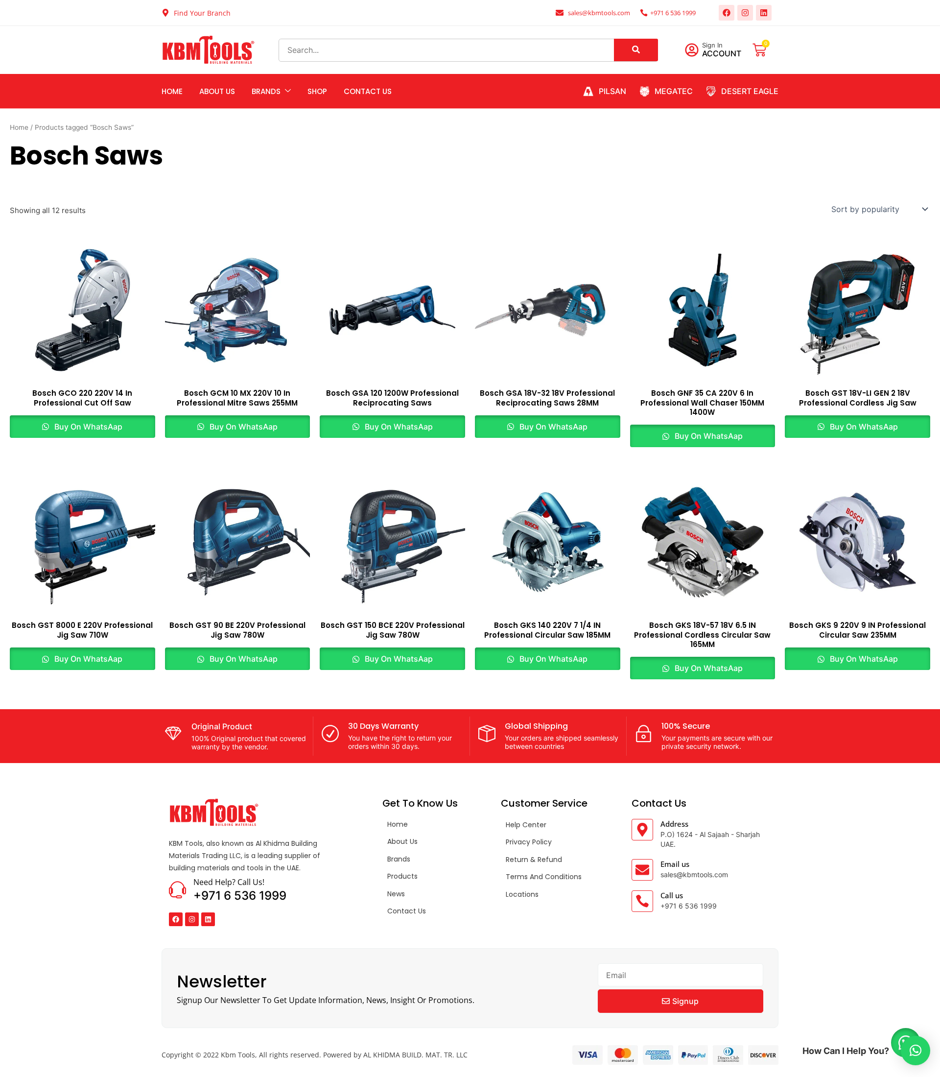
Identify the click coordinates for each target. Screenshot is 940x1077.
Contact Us (368, 91)
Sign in (712, 45)
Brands (266, 91)
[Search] (636, 50)
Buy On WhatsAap (87, 426)
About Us (217, 91)
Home (172, 91)
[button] (915, 1050)
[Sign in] (692, 50)
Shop (317, 91)
